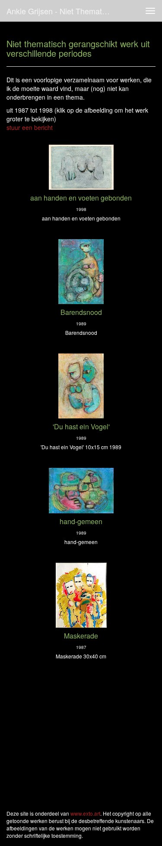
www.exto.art (85, 813)
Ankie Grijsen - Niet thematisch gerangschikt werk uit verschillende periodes (62, 10)
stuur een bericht (29, 127)
